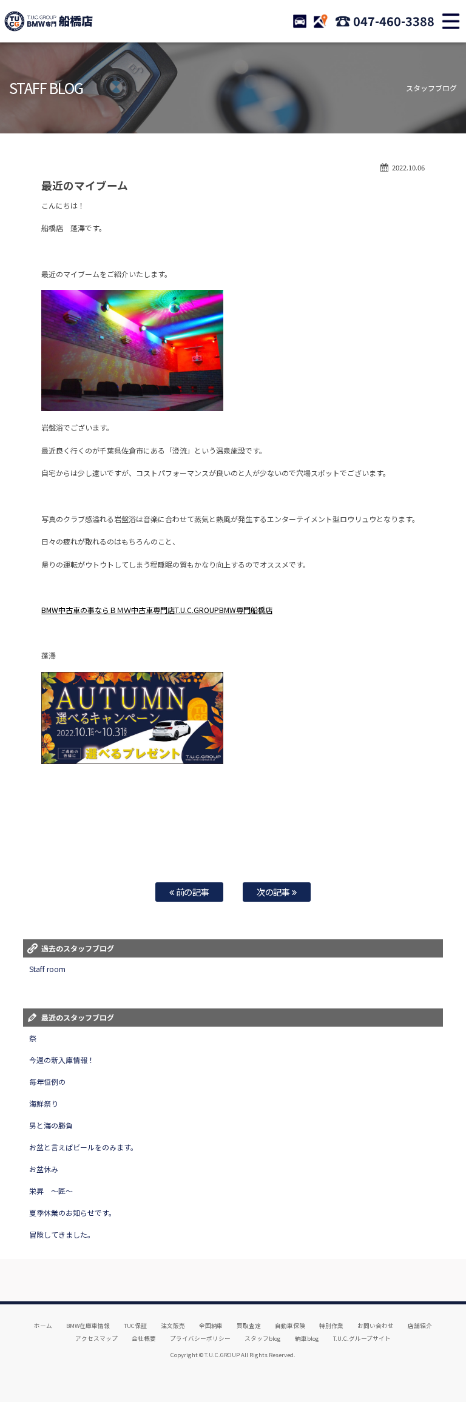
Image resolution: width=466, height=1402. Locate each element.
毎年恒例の (47, 1081)
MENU (451, 21)
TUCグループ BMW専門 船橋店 (48, 21)
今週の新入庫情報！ (62, 1060)
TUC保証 (135, 1325)
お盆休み (43, 1169)
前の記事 (192, 891)
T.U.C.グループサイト (362, 1338)
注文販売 (173, 1325)
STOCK (300, 21)
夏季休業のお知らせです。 (72, 1212)
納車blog (307, 1338)
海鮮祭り (43, 1103)
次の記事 (274, 891)
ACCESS (320, 21)
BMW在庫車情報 (88, 1325)
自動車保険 (290, 1325)
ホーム (43, 1325)
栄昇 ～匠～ (51, 1191)
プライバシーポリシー (200, 1338)
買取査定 (249, 1325)
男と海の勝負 (51, 1125)
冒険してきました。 (62, 1234)
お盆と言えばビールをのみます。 (83, 1147)
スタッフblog (263, 1338)
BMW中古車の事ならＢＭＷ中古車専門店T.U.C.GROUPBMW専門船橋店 (156, 610)
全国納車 (211, 1325)
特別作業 (331, 1325)
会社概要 (144, 1338)
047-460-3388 (393, 21)
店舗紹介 (420, 1325)
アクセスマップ (96, 1338)
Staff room (47, 969)
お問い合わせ (375, 1325)
